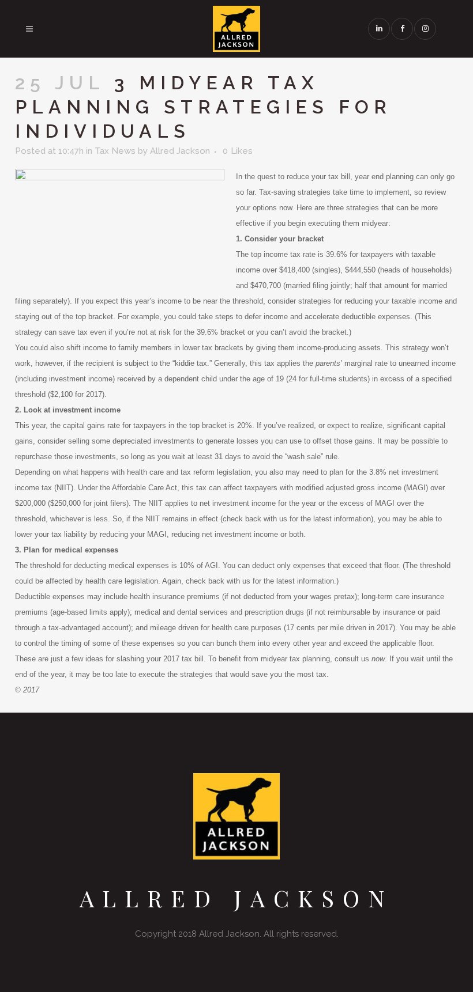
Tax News (115, 151)
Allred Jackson (180, 151)
